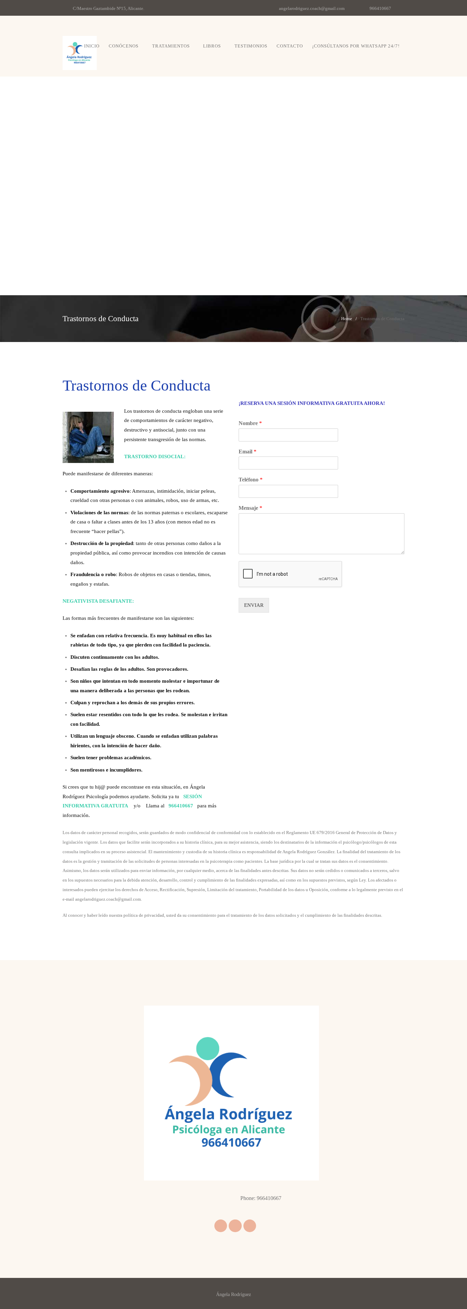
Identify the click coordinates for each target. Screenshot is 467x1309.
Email (247, 451)
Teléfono (251, 479)
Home (346, 318)
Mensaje (250, 508)
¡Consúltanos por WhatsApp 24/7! (356, 46)
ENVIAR (254, 605)
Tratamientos (171, 46)
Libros (212, 46)
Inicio (91, 46)
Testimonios (251, 46)
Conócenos (123, 46)
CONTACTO (290, 46)
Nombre (250, 423)
